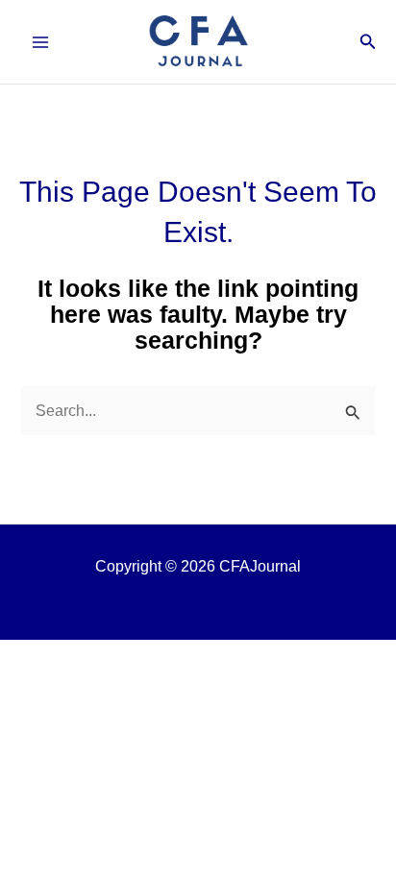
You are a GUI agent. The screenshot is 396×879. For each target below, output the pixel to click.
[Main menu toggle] (40, 41)
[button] (368, 42)
